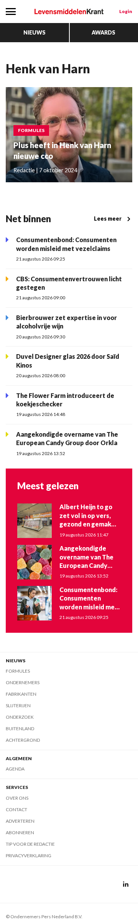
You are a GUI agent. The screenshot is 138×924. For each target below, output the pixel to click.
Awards (103, 32)
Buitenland (20, 728)
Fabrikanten (21, 694)
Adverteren (20, 821)
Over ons (17, 798)
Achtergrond (23, 740)
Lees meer (108, 218)
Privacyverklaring (28, 855)
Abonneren (20, 832)
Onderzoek (20, 717)
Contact (16, 809)
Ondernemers (22, 682)
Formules (18, 671)
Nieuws (34, 32)
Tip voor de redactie (30, 844)
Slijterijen (18, 705)
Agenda (15, 769)
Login (125, 11)
